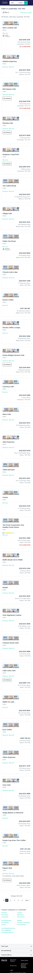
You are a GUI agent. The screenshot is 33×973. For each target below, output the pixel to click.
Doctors (3, 924)
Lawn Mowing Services (8, 928)
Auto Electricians (6, 920)
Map (6, 12)
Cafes (4, 30)
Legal (11, 970)
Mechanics (20, 915)
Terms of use (13, 965)
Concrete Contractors (23, 922)
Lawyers (19, 912)
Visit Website (7, 98)
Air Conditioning (6, 930)
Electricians (4, 915)
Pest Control (21, 917)
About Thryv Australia (13, 960)
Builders (19, 920)
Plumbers (4, 912)
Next (26, 900)
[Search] (25, 2)
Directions (5, 67)
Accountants (5, 922)
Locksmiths (4, 917)
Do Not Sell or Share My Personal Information (24, 965)
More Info (5, 33)
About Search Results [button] (26, 12)
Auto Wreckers (21, 924)
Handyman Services (7, 932)
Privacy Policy (24, 960)
